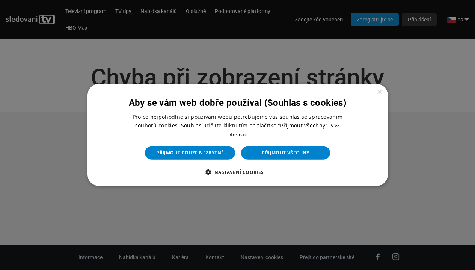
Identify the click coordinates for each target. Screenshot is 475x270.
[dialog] (237, 135)
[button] (237, 172)
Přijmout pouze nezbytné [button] (190, 153)
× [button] (379, 92)
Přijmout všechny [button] (285, 153)
